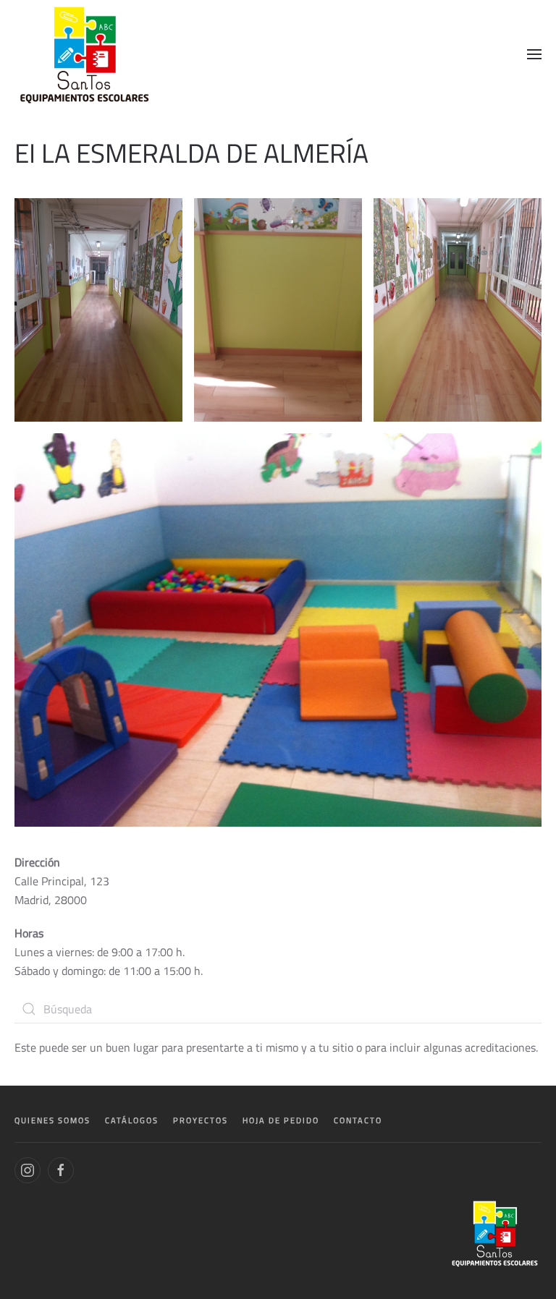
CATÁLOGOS (132, 1120)
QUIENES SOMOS (52, 1120)
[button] (534, 54)
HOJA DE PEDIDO (281, 1120)
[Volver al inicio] (86, 54)
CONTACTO (358, 1120)
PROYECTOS (200, 1120)
